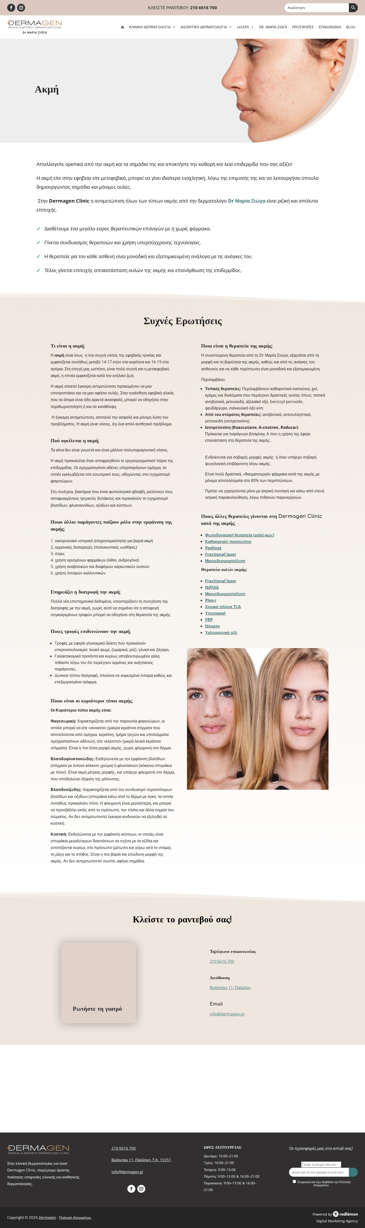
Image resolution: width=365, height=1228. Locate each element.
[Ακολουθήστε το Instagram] (21, 8)
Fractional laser (220, 554)
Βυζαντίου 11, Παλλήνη (230, 987)
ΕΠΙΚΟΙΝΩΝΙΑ (330, 27)
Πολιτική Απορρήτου (75, 1217)
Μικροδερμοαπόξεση (225, 561)
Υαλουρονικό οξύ (221, 632)
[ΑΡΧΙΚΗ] (122, 27)
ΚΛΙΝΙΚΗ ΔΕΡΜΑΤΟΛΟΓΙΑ (150, 27)
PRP (209, 619)
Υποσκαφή (215, 613)
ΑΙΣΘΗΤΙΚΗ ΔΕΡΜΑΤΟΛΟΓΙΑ (204, 27)
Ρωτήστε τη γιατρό (97, 1009)
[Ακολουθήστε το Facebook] (11, 8)
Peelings (213, 548)
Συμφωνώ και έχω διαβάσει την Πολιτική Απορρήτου (324, 1183)
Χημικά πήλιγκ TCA (223, 606)
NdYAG (212, 587)
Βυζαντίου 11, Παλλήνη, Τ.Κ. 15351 (141, 1159)
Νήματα (212, 626)
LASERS (243, 27)
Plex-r (210, 600)
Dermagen (47, 1217)
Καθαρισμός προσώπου (228, 541)
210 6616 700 (203, 7)
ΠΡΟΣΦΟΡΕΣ (303, 27)
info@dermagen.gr (227, 1014)
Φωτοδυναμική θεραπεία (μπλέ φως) (239, 535)
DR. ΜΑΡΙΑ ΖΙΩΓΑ (273, 27)
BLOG (350, 27)
